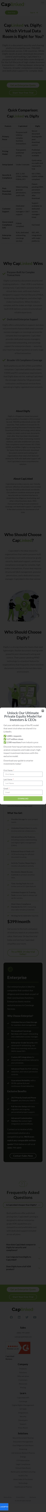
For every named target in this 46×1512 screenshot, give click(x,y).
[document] (23, 756)
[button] (43, 711)
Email (6, 788)
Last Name (8, 779)
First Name (8, 770)
